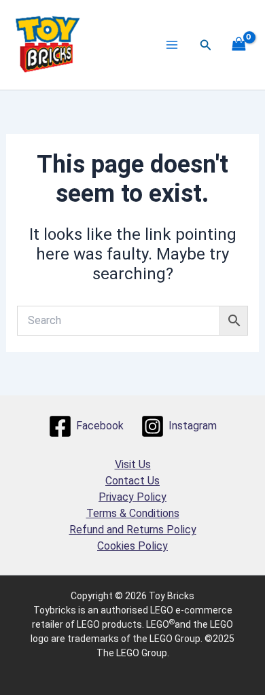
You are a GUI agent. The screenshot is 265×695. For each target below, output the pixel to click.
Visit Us (133, 464)
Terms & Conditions (132, 513)
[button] (206, 45)
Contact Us (132, 480)
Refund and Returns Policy (132, 529)
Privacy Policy (132, 497)
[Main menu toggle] (172, 45)
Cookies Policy (132, 545)
